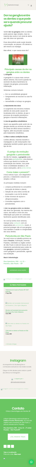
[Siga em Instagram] (8, 446)
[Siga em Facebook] (5, 446)
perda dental (26, 168)
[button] (31, 462)
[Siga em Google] (12, 446)
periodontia (20, 225)
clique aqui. (17, 454)
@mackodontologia (18, 382)
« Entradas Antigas (11, 344)
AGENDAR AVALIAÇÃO (18, 270)
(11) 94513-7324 (18, 437)
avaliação (16, 223)
